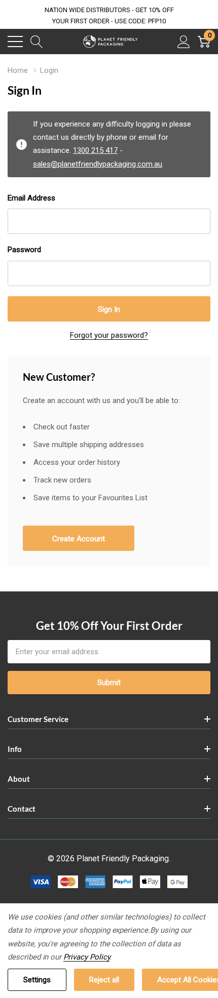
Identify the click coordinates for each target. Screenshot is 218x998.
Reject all (104, 979)
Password (24, 249)
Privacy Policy (86, 957)
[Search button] (36, 41)
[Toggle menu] (15, 41)
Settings (37, 979)
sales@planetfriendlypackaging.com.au (97, 164)
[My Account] (183, 41)
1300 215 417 (95, 150)
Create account (78, 538)
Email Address (31, 198)
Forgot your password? (109, 335)
